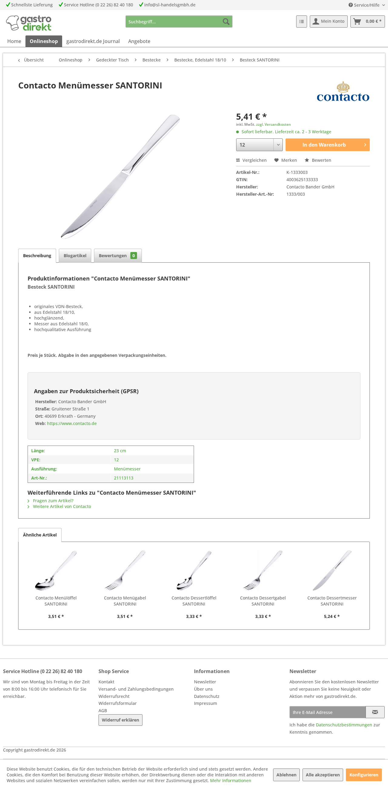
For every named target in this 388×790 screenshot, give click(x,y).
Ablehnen (286, 775)
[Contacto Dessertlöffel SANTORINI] (194, 570)
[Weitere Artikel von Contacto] (343, 91)
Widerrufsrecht (114, 696)
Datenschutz (206, 696)
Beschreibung (37, 255)
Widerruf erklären (120, 720)
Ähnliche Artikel (40, 535)
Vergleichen (254, 160)
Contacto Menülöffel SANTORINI (56, 601)
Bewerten (321, 160)
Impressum (205, 703)
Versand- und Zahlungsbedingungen (136, 689)
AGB (103, 710)
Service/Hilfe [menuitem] (367, 5)
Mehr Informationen (230, 780)
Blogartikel (75, 255)
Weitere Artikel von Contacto (61, 506)
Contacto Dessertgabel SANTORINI (263, 601)
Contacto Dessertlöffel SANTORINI (194, 601)
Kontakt (106, 682)
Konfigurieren (364, 775)
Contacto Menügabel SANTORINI (125, 601)
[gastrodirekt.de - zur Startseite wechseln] (28, 23)
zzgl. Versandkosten (273, 124)
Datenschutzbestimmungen (344, 725)
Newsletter (205, 682)
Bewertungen (117, 255)
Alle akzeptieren (323, 775)
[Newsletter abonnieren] (375, 712)
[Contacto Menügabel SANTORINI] (125, 570)
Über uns (203, 689)
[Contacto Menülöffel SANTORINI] (56, 570)
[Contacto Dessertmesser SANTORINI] (332, 570)
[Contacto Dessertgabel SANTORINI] (263, 570)
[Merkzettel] (301, 21)
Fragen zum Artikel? (52, 500)
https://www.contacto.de (71, 423)
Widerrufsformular (118, 703)
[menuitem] (178, 21)
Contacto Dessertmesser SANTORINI (332, 601)
